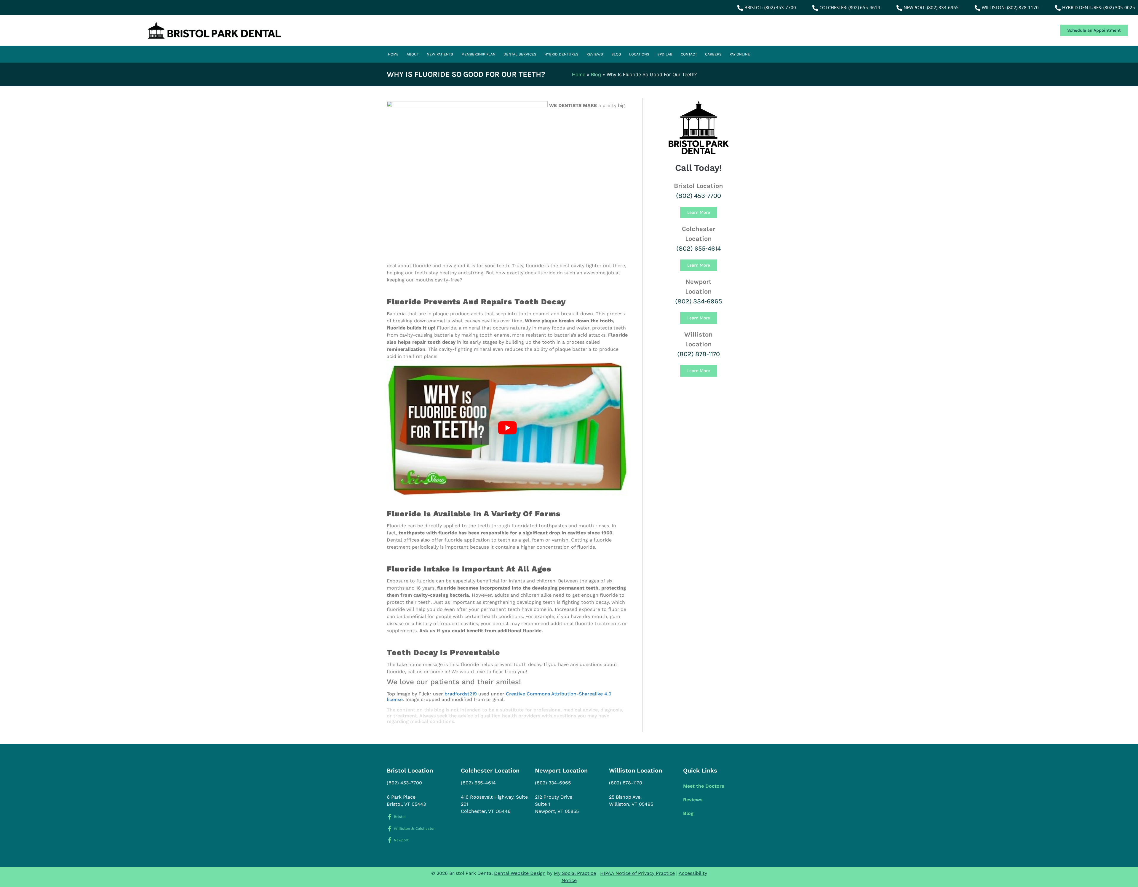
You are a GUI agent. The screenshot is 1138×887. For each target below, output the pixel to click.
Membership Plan (478, 54)
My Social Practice (575, 873)
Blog (616, 54)
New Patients (440, 54)
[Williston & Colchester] (389, 828)
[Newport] (389, 840)
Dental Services (520, 54)
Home (393, 54)
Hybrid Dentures (561, 54)
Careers (713, 54)
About (413, 54)
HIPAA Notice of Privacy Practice (637, 873)
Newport (401, 840)
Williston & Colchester (414, 828)
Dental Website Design (520, 873)
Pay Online (740, 54)
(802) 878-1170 (698, 354)
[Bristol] (389, 816)
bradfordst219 (461, 694)
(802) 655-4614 (698, 248)
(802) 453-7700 (698, 196)
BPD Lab (664, 54)
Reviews (594, 54)
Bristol (400, 816)
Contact (689, 54)
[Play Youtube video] (507, 428)
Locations (639, 54)
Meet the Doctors (703, 786)
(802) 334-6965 (698, 301)
